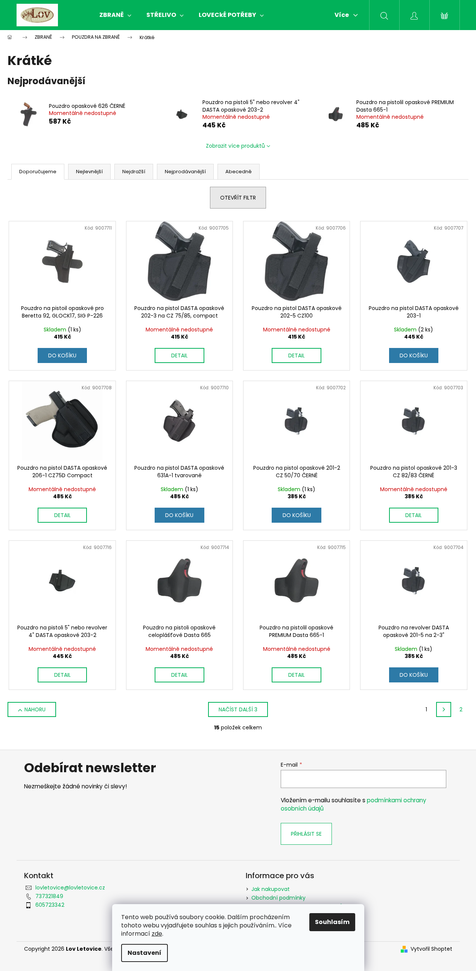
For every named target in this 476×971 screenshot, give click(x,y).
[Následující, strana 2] (443, 709)
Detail (179, 355)
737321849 (49, 896)
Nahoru (35, 709)
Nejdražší (133, 171)
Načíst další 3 (238, 709)
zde (157, 933)
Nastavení (144, 952)
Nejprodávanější (185, 171)
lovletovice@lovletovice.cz (70, 887)
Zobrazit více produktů (235, 146)
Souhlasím (332, 922)
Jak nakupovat (270, 889)
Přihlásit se (306, 834)
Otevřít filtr (238, 197)
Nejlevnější (89, 171)
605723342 (49, 905)
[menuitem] (115, 15)
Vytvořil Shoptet (431, 949)
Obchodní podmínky (278, 897)
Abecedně (238, 171)
